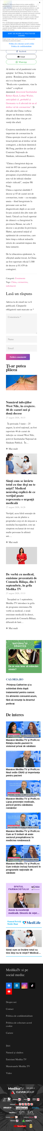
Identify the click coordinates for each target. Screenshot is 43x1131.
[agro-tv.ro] (27, 1121)
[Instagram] (24, 986)
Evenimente (20, 278)
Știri (8, 1045)
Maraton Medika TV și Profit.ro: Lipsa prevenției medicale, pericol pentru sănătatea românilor (23, 803)
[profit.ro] (7, 1108)
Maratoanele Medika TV (18, 1066)
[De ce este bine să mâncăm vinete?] (23, 656)
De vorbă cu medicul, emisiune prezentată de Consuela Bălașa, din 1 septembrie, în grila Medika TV (21, 581)
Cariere (9, 1032)
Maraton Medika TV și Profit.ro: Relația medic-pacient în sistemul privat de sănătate (23, 743)
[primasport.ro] (21, 1104)
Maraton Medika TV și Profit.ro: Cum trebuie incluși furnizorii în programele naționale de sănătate (23, 868)
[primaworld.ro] (14, 1121)
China (13, 282)
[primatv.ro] (5, 1099)
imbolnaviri (11, 285)
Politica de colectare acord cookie (21, 43)
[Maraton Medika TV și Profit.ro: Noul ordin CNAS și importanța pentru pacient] (23, 759)
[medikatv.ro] (13, 1112)
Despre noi (11, 1002)
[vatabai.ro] (30, 1126)
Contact (9, 1008)
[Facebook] (9, 986)
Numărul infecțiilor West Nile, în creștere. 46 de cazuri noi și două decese (20, 408)
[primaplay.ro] (35, 1099)
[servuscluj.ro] (19, 1126)
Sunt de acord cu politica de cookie (21, 35)
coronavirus (23, 282)
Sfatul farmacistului (18, 887)
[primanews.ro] (27, 1099)
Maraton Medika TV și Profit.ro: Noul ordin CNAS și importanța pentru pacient (23, 772)
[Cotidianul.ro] (22, 1108)
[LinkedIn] (17, 986)
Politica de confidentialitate (19, 1015)
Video (9, 1073)
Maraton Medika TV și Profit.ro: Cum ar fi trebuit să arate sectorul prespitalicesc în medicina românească (23, 836)
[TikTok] (32, 986)
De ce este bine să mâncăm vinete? (23, 668)
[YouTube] (9, 992)
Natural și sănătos (14, 1052)
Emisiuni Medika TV (16, 1059)
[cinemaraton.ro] (22, 1112)
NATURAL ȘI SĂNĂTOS (20, 644)
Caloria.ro (14, 679)
